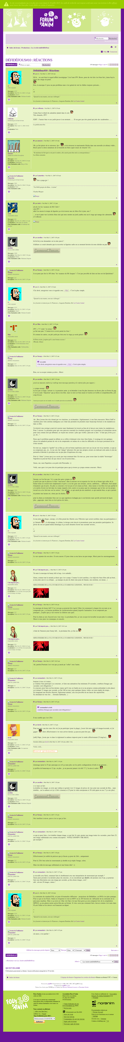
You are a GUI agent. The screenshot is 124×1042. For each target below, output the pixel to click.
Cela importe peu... (43, 570)
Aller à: (77, 961)
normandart (41, 678)
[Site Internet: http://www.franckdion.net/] (9, 192)
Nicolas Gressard (98, 1012)
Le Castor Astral (79, 101)
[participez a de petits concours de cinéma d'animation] (105, 20)
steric (39, 203)
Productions (25, 47)
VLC (67, 290)
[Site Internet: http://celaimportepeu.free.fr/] (9, 596)
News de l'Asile (68, 1014)
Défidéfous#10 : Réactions (29, 60)
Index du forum (14, 47)
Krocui (65, 987)
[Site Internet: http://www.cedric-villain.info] (9, 100)
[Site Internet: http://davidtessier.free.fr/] (9, 753)
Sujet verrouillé (10, 64)
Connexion (113, 52)
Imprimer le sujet (111, 47)
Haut (116, 102)
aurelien (39, 237)
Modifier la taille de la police (115, 47)
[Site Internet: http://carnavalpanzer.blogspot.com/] (9, 262)
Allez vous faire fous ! (41, 1011)
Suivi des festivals (69, 1017)
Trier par (64, 950)
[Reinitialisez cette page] (47, 20)
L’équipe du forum (67, 977)
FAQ (105, 52)
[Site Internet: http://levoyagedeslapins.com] (9, 167)
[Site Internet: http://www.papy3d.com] (9, 132)
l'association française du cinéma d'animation (104, 995)
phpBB (49, 984)
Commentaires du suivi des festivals (74, 1019)
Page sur (102, 64)
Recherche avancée (111, 41)
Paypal (44, 1014)
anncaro (40, 141)
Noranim (95, 998)
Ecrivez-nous (67, 1008)
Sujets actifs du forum (70, 1021)
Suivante (114, 950)
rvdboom (40, 108)
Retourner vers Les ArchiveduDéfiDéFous (21, 961)
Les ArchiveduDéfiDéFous (40, 47)
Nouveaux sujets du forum (71, 1024)
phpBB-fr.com (66, 985)
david (39, 725)
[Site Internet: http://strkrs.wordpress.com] (9, 229)
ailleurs (114, 3)
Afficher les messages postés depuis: (38, 950)
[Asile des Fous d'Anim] (18, 20)
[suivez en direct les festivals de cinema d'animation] (76, 20)
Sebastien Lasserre (72, 987)
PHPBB (95, 1016)
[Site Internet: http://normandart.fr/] (9, 690)
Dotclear (103, 1019)
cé (38, 74)
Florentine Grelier (84, 987)
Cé (108, 1021)
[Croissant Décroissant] (82, 950)
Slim (38, 324)
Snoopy (39, 270)
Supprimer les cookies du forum (84, 977)
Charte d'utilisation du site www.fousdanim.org (70, 1005)
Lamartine (40, 176)
